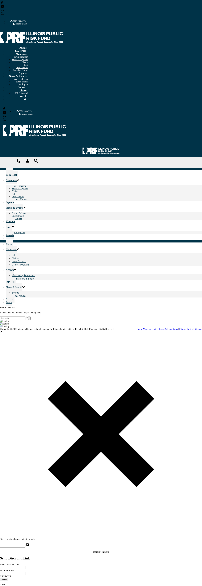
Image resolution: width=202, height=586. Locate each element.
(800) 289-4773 (19, 21)
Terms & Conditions (168, 329)
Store (23, 90)
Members (21, 54)
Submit (4, 579)
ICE (13, 254)
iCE (26, 65)
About (22, 47)
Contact (21, 87)
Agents (22, 73)
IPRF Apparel (18, 232)
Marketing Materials (23, 275)
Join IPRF (20, 50)
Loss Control (22, 67)
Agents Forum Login (23, 278)
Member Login (20, 24)
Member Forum (19, 199)
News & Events (17, 76)
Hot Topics (17, 218)
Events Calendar (20, 79)
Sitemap (198, 329)
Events (15, 292)
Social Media (22, 81)
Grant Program (21, 57)
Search (22, 96)
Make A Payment (20, 59)
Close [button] (2, 584)
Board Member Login (147, 329)
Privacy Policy (186, 329)
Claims (24, 62)
